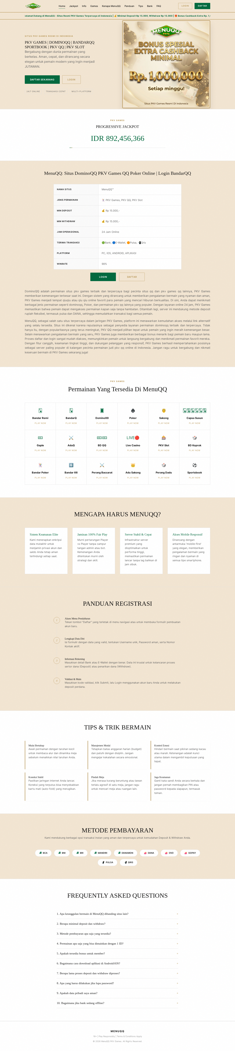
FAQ (159, 6)
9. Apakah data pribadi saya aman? (77, 993)
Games (94, 6)
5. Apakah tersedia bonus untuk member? (81, 953)
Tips (140, 6)
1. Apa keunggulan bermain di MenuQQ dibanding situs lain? (92, 913)
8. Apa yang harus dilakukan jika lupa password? (85, 983)
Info (84, 6)
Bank (150, 6)
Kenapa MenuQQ (111, 6)
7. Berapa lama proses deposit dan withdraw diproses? (88, 973)
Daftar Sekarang (42, 79)
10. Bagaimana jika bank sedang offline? (80, 1003)
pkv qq (119, 347)
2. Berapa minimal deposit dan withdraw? (81, 923)
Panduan (129, 6)
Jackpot (73, 6)
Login (185, 6)
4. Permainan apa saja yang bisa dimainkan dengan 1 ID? (90, 943)
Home (62, 6)
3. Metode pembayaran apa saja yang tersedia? (84, 933)
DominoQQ (32, 291)
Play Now (40, 423)
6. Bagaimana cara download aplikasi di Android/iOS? (88, 963)
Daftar (202, 6)
